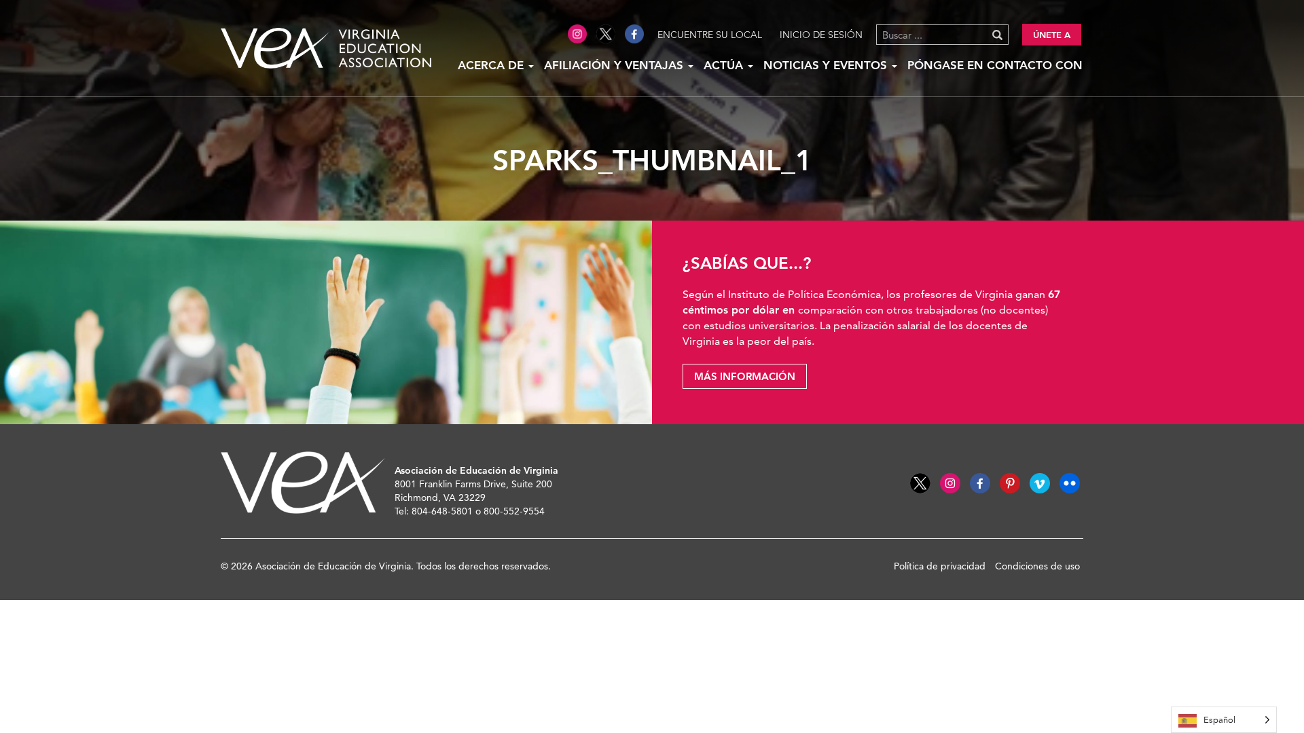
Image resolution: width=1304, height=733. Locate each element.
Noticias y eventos (826, 65)
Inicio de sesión (821, 35)
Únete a (1051, 34)
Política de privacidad (939, 566)
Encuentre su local (709, 35)
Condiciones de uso (1037, 566)
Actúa (725, 65)
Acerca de (492, 65)
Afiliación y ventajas (615, 65)
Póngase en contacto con (995, 65)
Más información (744, 376)
